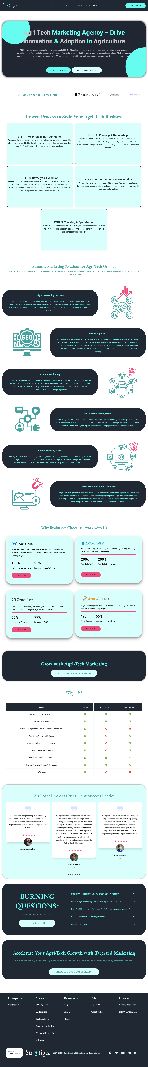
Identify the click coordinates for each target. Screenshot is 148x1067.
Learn (79, 5)
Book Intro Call (58, 70)
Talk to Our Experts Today (74, 673)
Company (90, 5)
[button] (68, 874)
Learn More (21, 575)
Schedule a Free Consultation (74, 972)
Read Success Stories (87, 70)
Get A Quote (136, 5)
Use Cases (67, 5)
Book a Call (37, 923)
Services (54, 5)
